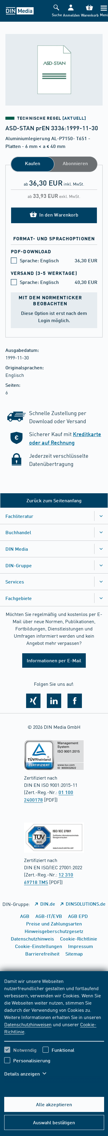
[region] (54, 1031)
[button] (71, 11)
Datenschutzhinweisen (28, 1024)
